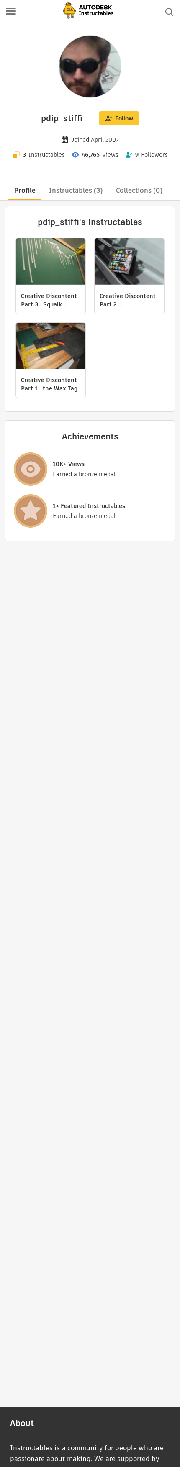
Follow (124, 118)
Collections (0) (139, 190)
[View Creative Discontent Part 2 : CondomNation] (129, 262)
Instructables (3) (76, 190)
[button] (11, 12)
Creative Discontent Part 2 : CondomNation (128, 300)
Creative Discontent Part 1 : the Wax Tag (49, 384)
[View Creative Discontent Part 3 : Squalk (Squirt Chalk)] (50, 262)
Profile (25, 190)
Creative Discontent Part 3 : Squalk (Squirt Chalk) (49, 300)
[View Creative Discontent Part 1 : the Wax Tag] (50, 347)
